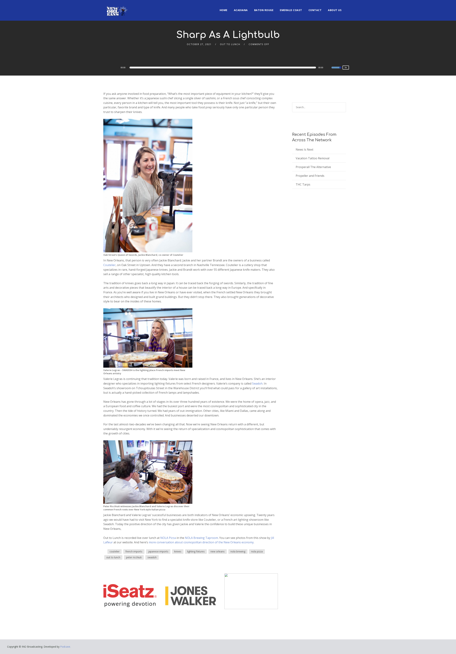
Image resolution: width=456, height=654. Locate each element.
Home (223, 10)
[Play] (116, 67)
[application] (226, 67)
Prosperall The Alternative (313, 167)
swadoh (152, 557)
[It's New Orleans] (116, 8)
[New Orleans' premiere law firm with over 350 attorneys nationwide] (190, 595)
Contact (315, 10)
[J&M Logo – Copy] (251, 591)
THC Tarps (303, 184)
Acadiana (241, 10)
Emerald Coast (291, 10)
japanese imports (158, 551)
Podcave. (65, 646)
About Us (334, 10)
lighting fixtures (196, 551)
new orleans (218, 551)
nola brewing (237, 551)
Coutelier (109, 265)
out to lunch (113, 557)
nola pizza (257, 551)
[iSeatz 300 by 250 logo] (130, 595)
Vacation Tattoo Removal (312, 158)
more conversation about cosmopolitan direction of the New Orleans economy (201, 542)
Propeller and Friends (310, 176)
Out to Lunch (230, 44)
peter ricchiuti (134, 557)
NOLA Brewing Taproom (201, 538)
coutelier (115, 551)
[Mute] (328, 68)
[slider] (336, 70)
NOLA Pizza (168, 538)
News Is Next (304, 149)
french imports (133, 551)
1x (346, 67)
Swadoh (257, 383)
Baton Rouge (264, 10)
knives (177, 551)
